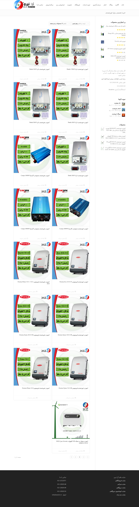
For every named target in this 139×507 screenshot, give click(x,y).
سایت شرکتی (121, 484)
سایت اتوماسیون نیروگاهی (117, 491)
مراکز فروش (49, 5)
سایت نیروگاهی (120, 488)
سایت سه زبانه (120, 495)
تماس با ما (40, 5)
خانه (123, 5)
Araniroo (111, 89)
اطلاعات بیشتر (79, 79)
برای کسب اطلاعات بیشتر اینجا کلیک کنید (113, 79)
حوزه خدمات (86, 5)
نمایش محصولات (70, 291)
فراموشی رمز (60, 5)
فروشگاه (77, 5)
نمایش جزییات (61, 79)
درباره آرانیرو (97, 5)
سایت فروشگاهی (120, 480)
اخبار (105, 5)
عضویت (69, 5)
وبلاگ (111, 5)
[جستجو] (33, 5)
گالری (117, 5)
